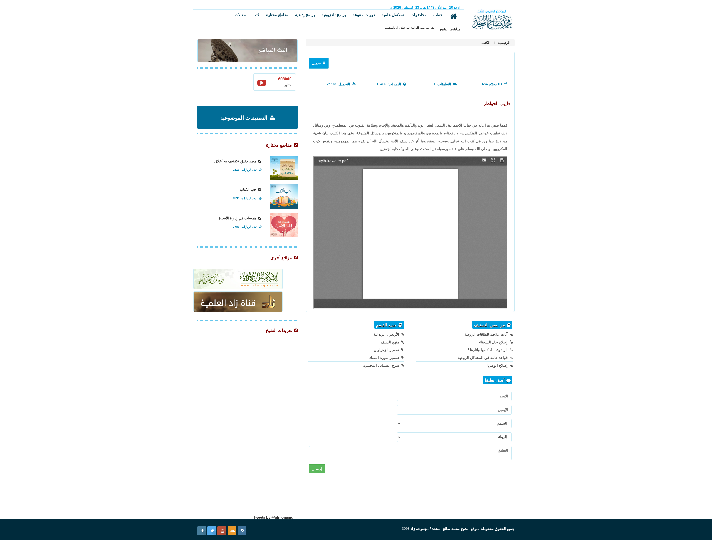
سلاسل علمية (393, 15)
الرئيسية (503, 43)
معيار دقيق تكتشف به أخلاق (236, 161)
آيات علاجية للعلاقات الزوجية (486, 334)
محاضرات (419, 15)
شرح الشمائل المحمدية (381, 365)
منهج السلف (390, 342)
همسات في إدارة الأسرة (238, 218)
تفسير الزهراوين (387, 350)
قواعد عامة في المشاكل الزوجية (483, 358)
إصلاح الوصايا (498, 365)
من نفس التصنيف (490, 325)
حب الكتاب (249, 189)
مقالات (240, 15)
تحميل (317, 63)
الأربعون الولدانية (386, 334)
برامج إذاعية (305, 15)
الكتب (485, 43)
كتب (256, 15)
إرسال (317, 469)
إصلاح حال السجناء (494, 342)
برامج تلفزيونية (334, 15)
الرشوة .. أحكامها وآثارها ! (488, 350)
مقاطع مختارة (277, 15)
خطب (438, 15)
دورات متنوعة (364, 15)
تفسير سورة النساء (384, 358)
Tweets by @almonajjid (273, 517)
